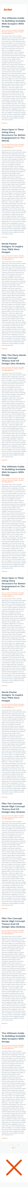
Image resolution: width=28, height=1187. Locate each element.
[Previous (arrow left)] (2, 1186)
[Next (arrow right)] (7, 1186)
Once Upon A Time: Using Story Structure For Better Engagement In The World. (14, 135)
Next (14, 1147)
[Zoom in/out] (2, 1183)
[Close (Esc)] (17, 1183)
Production (20, 32)
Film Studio (4, 32)
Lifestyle (15, 32)
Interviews (10, 32)
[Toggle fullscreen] (7, 1183)
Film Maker (21, 30)
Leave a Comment (6, 30)
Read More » (5, 123)
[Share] (12, 1183)
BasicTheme (15, 30)
